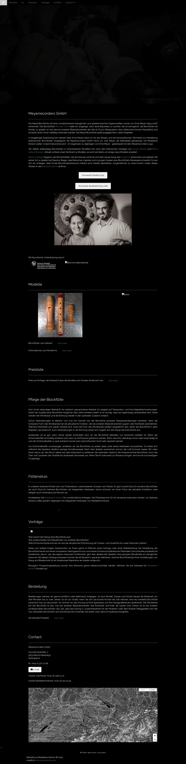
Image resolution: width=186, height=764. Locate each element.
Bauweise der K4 (50, 166)
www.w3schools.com (46, 760)
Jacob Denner (139, 149)
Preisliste (32, 2)
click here (62, 343)
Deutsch (70, 2)
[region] (93, 715)
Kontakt (57, 2)
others (70, 740)
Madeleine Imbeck (54, 497)
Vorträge (45, 2)
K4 (23, 2)
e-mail (36, 669)
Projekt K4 (125, 157)
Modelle (13, 2)
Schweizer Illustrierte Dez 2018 (93, 186)
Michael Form (61, 126)
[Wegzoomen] (155, 740)
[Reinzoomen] (155, 736)
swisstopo (45, 740)
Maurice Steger (35, 157)
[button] (101, 713)
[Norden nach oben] (155, 694)
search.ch (35, 740)
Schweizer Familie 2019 (93, 175)
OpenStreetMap (58, 740)
